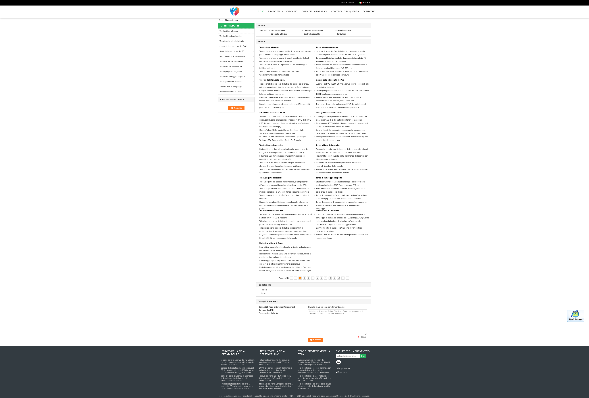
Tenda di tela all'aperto (228, 31)
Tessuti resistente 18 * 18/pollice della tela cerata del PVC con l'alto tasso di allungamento (275, 378)
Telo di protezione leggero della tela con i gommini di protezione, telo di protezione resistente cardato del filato (314, 370)
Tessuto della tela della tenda (231, 41)
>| (347, 278)
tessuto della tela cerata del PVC (233, 46)
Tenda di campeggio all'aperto (232, 77)
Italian (365, 2)
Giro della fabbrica (314, 11)
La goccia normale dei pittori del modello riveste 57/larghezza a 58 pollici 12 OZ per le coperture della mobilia (314, 362)
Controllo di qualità (345, 11)
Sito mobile (342, 372)
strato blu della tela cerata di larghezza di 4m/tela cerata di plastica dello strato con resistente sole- (237, 378)
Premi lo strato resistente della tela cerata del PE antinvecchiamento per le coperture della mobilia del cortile (237, 386)
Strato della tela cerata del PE (232, 51)
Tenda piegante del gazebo (231, 71)
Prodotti (274, 11)
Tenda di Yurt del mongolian (231, 61)
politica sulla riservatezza (230, 396)
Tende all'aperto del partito (230, 36)
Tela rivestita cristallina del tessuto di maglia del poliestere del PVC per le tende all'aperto (274, 362)
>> (343, 278)
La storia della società (313, 31)
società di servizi (344, 31)
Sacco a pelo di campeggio (230, 87)
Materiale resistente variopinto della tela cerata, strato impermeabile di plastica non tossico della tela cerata (276, 386)
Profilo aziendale (278, 31)
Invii (363, 356)
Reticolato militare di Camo (231, 92)
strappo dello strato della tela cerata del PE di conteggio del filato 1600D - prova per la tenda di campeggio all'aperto (237, 370)
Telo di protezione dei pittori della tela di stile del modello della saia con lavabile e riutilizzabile (314, 386)
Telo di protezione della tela (231, 82)
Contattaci (341, 34)
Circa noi (292, 11)
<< (296, 278)
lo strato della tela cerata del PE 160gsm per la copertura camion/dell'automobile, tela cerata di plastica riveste (237, 362)
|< (291, 278)
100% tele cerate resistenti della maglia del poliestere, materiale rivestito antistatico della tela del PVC (275, 370)
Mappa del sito (344, 368)
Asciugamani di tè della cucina (232, 56)
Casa (261, 11)
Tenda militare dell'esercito (230, 66)
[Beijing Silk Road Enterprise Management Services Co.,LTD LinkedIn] (338, 362)
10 (339, 278)
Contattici (369, 11)
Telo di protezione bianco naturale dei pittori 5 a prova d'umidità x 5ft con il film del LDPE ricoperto (314, 378)
